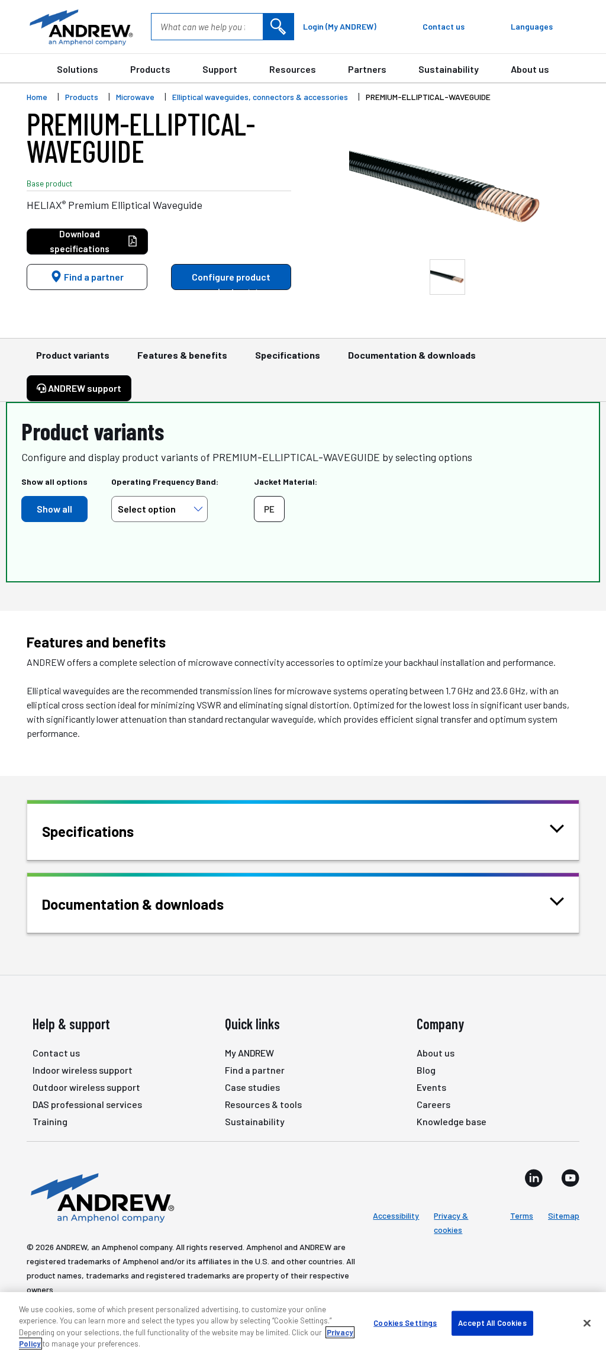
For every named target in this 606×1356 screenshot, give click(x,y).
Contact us (56, 1052)
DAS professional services (87, 1104)
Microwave (135, 97)
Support (219, 69)
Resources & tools (263, 1104)
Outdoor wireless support (86, 1087)
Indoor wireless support (83, 1069)
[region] (303, 1324)
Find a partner (93, 276)
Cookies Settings (405, 1323)
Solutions (77, 69)
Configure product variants (231, 280)
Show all (54, 508)
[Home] (101, 1196)
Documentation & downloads (412, 354)
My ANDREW (249, 1052)
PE (269, 509)
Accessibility (396, 1215)
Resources (292, 69)
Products (150, 69)
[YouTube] (570, 1177)
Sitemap (563, 1215)
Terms (521, 1215)
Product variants (72, 354)
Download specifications (79, 241)
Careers (433, 1104)
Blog (426, 1069)
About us (530, 69)
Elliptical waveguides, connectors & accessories (260, 97)
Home (37, 97)
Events (431, 1087)
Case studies (252, 1087)
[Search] (278, 27)
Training (50, 1121)
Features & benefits (182, 354)
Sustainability (448, 69)
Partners (367, 69)
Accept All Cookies (492, 1323)
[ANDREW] (80, 26)
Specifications (287, 354)
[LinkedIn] (533, 1177)
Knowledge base (451, 1121)
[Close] (587, 1323)
